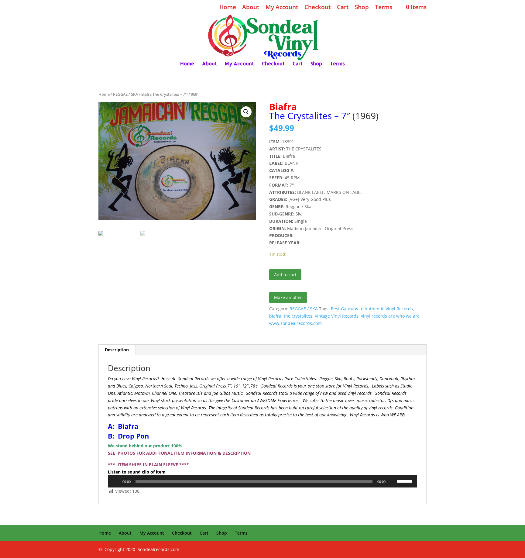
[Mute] (392, 481)
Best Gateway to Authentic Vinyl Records (372, 309)
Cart (343, 7)
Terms (383, 7)
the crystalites (298, 316)
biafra (275, 316)
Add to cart (285, 274)
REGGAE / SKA (125, 94)
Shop (362, 7)
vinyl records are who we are (390, 316)
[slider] (405, 480)
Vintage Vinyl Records (337, 316)
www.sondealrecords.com (295, 323)
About (250, 7)
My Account (282, 7)
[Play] (116, 481)
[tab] (117, 350)
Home (227, 7)
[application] (262, 481)
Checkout (317, 7)
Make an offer (288, 297)
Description (117, 350)
